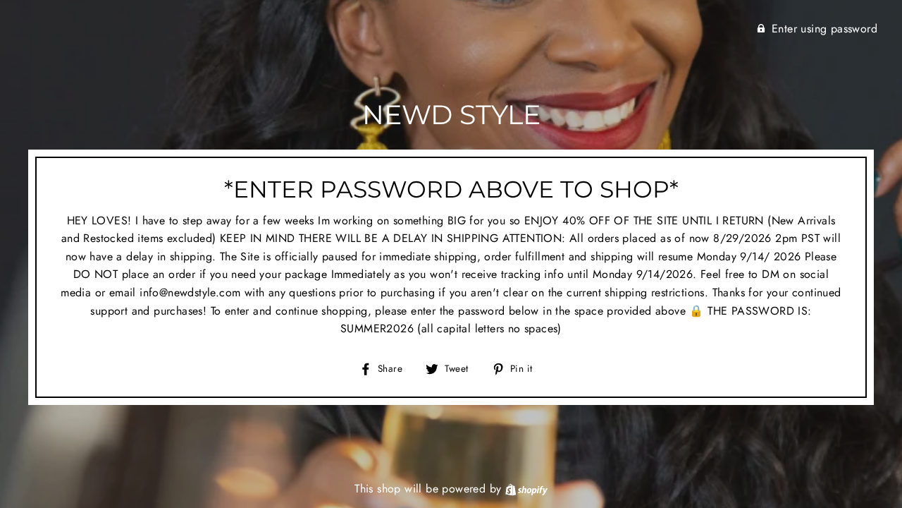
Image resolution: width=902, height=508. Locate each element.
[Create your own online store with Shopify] (526, 488)
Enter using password (824, 28)
